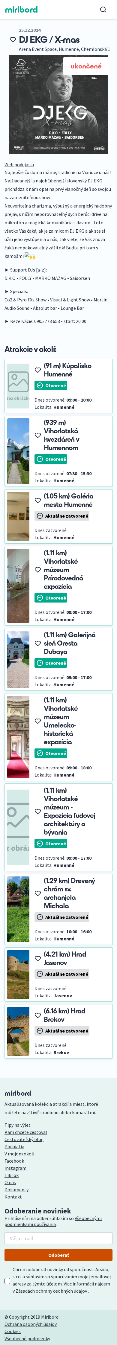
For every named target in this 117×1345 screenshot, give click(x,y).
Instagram (15, 1168)
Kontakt (13, 1197)
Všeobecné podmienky (27, 1338)
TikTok (11, 1175)
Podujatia (14, 1146)
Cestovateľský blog (24, 1139)
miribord (21, 9)
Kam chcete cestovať (25, 1132)
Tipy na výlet (17, 1125)
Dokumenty (16, 1189)
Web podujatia (19, 164)
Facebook (14, 1161)
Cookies (12, 1331)
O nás (10, 1182)
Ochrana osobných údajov (30, 1324)
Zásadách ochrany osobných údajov (51, 1291)
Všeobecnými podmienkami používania (53, 1221)
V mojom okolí (19, 1154)
